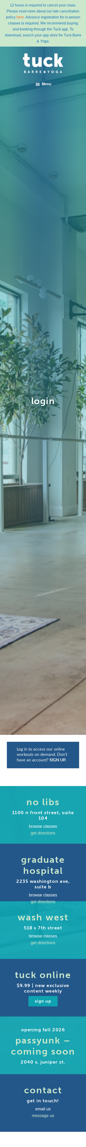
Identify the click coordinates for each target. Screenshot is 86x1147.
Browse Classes (43, 826)
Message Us (43, 1115)
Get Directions (43, 833)
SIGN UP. (58, 760)
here (20, 17)
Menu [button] (46, 84)
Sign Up (43, 1001)
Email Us (43, 1109)
